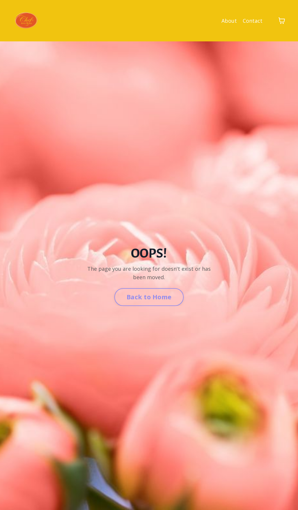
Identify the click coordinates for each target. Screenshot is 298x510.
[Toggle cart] (281, 20)
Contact (252, 20)
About (229, 20)
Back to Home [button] (149, 297)
